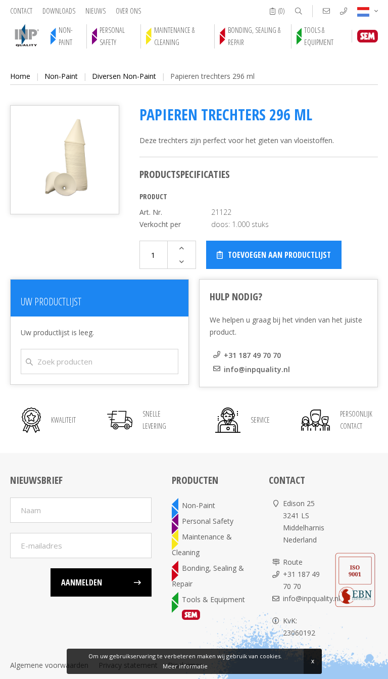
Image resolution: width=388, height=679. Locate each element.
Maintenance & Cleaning (174, 36)
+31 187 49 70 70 (252, 355)
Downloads (58, 11)
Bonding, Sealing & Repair (254, 36)
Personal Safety (112, 36)
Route (293, 562)
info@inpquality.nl (257, 369)
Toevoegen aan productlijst (279, 254)
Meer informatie (185, 666)
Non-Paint (66, 36)
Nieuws (95, 11)
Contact (21, 11)
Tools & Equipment (318, 36)
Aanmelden (81, 582)
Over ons (128, 11)
